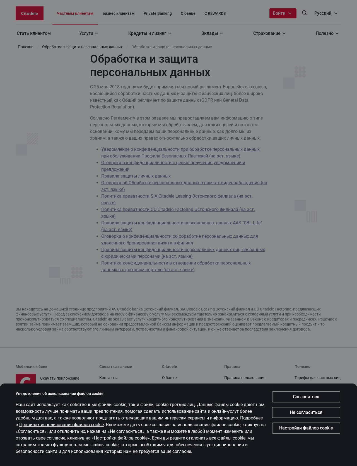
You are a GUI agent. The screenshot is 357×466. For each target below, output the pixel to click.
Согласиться (306, 396)
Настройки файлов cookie (306, 428)
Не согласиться (306, 412)
